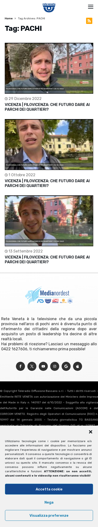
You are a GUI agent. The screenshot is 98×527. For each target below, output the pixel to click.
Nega (49, 502)
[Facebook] (20, 366)
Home (9, 18)
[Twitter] (31, 366)
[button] (90, 431)
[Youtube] (43, 366)
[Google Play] (66, 366)
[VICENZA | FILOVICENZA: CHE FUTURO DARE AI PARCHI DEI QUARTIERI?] (49, 68)
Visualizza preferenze (49, 515)
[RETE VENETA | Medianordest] (49, 2)
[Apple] (77, 366)
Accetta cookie (49, 489)
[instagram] (54, 366)
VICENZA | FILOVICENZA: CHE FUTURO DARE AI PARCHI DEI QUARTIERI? (47, 107)
